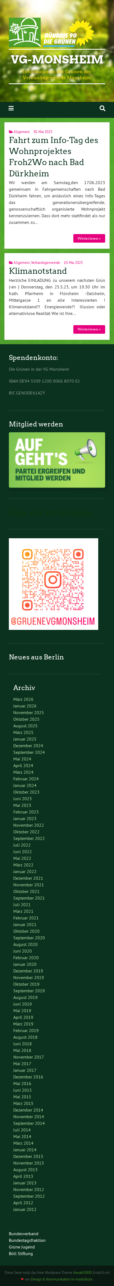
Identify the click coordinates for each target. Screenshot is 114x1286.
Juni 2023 (22, 798)
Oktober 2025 (26, 719)
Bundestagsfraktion (27, 1240)
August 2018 (25, 1037)
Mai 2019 (22, 1010)
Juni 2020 (22, 951)
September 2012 (29, 1196)
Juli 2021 (22, 904)
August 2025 (25, 725)
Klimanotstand (38, 271)
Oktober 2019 (26, 984)
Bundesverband (23, 1233)
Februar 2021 (26, 918)
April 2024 (23, 765)
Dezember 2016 (28, 1077)
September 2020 (29, 937)
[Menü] (11, 108)
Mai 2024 (22, 759)
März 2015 (23, 1103)
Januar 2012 (25, 1209)
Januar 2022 (25, 871)
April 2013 (23, 1176)
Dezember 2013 (28, 1156)
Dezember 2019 (28, 971)
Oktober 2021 (26, 891)
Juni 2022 (22, 851)
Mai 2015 (22, 1096)
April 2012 (23, 1202)
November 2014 (28, 1116)
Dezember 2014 (28, 1110)
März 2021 (23, 911)
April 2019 (23, 1017)
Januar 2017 (25, 1070)
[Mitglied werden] (57, 486)
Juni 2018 (22, 1043)
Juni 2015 (22, 1090)
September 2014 (29, 1123)
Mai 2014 (22, 1136)
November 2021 (28, 884)
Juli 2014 (22, 1130)
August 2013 (25, 1169)
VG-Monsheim (57, 59)
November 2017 (28, 1057)
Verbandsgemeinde (45, 262)
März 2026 (23, 699)
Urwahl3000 (82, 1272)
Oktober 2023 (26, 792)
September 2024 (29, 752)
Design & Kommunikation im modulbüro (61, 1279)
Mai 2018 (22, 1050)
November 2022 (28, 825)
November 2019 (28, 977)
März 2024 (23, 772)
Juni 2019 (22, 1004)
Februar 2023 (26, 812)
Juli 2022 (22, 845)
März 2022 (23, 865)
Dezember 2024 (28, 745)
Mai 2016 (22, 1083)
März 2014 (23, 1143)
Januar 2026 (25, 706)
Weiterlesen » (89, 238)
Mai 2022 (22, 858)
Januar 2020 (25, 964)
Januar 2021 (25, 924)
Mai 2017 (22, 1063)
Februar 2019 (26, 1030)
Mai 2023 (22, 805)
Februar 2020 (26, 957)
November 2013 (28, 1163)
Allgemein (22, 131)
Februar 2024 (26, 778)
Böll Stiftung (21, 1253)
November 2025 (28, 712)
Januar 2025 (25, 739)
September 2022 (29, 838)
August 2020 (25, 944)
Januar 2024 (25, 785)
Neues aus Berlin (36, 657)
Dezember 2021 (28, 878)
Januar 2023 (25, 818)
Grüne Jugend (22, 1247)
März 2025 (23, 732)
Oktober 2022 (26, 831)
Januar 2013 (25, 1183)
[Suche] (102, 108)
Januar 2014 (25, 1149)
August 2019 (25, 997)
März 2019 (23, 1024)
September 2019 (29, 990)
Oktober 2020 (26, 931)
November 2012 (28, 1189)
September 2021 (29, 898)
